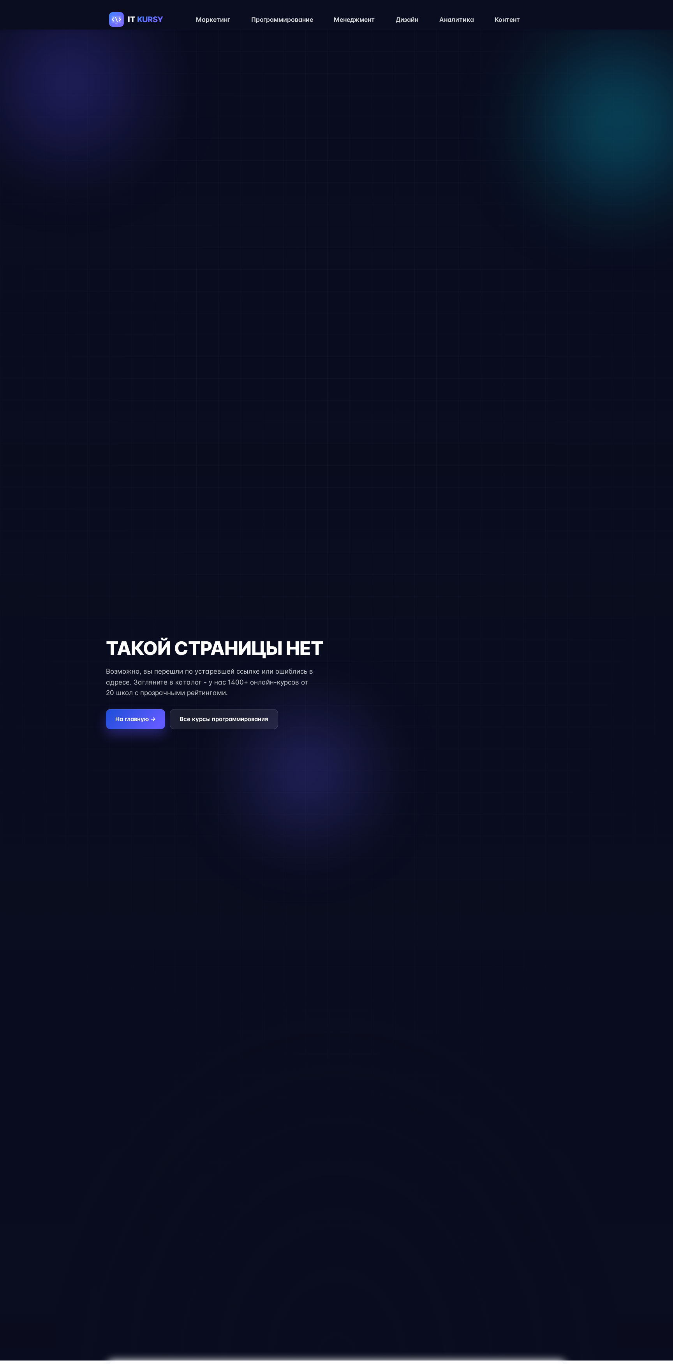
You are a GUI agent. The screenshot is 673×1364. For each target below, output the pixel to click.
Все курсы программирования (224, 719)
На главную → (135, 719)
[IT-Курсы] (144, 19)
